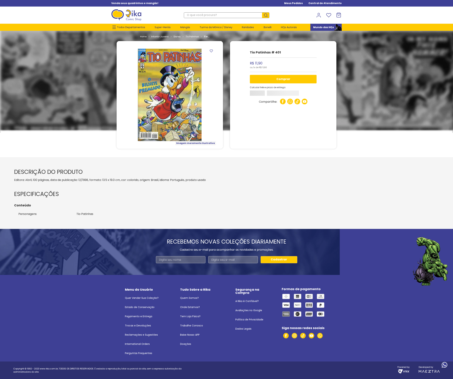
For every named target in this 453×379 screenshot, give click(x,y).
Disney (177, 36)
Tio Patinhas (192, 36)
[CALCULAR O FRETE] (259, 94)
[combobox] (226, 15)
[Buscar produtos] (267, 15)
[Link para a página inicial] (143, 36)
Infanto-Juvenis (160, 36)
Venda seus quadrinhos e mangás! (134, 3)
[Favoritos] (328, 15)
